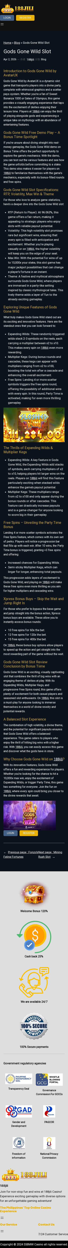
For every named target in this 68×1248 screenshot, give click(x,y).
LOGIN (7, 17)
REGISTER (25, 17)
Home (7, 42)
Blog (17, 42)
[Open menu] (2, 24)
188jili (36, 111)
